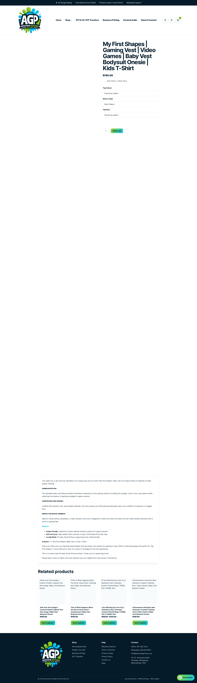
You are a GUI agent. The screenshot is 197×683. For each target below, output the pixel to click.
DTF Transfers (77, 656)
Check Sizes (122, 81)
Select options (47, 623)
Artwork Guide (130, 20)
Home (58, 20)
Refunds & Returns (109, 647)
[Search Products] (165, 20)
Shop (67, 20)
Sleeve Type (108, 99)
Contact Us (106, 660)
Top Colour (107, 88)
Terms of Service (108, 650)
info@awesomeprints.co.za (141, 653)
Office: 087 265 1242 (139, 647)
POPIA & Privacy (143, 679)
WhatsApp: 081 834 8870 (141, 650)
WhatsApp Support (134, 3)
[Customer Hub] (171, 20)
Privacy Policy (107, 656)
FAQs (103, 663)
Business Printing (111, 20)
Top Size (106, 110)
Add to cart (117, 131)
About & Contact (149, 20)
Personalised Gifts (79, 647)
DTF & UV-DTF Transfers (87, 20)
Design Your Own (78, 650)
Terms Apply (154, 679)
